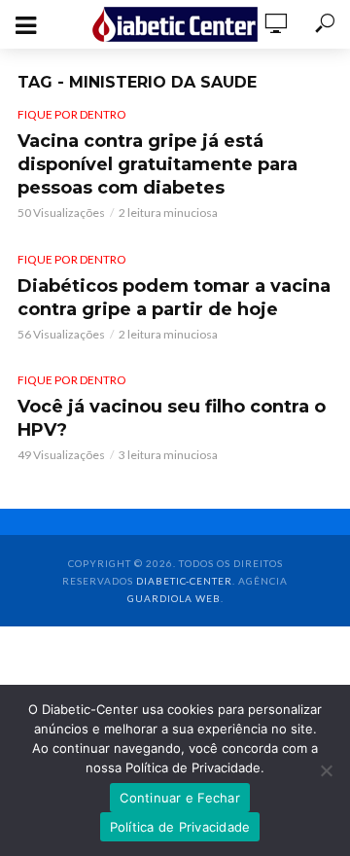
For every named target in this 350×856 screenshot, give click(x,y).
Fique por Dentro (72, 114)
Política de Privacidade (180, 827)
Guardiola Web (174, 598)
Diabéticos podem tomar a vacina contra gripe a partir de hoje (174, 297)
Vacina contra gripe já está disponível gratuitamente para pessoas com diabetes (158, 164)
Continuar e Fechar (180, 797)
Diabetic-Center (184, 581)
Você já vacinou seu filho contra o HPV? (172, 418)
